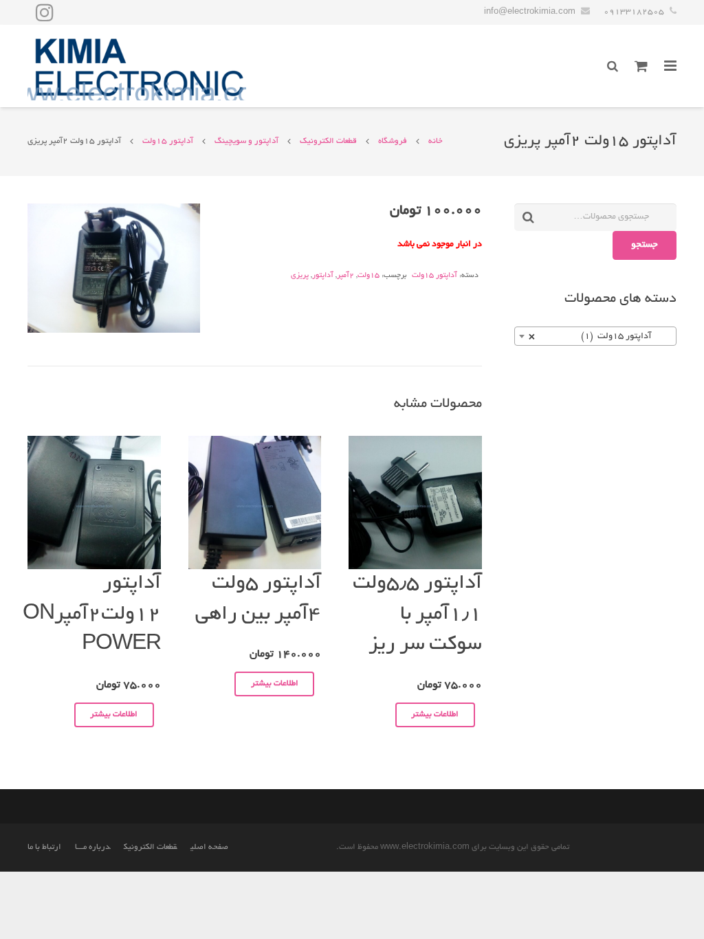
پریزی (300, 276)
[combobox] (595, 336)
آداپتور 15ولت (167, 141)
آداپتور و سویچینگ (246, 141)
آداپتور (322, 276)
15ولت (369, 276)
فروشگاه (392, 141)
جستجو (644, 245)
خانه (435, 141)
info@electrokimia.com (529, 12)
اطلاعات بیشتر (435, 714)
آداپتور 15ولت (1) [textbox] (599, 337)
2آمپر (345, 276)
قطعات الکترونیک (328, 141)
